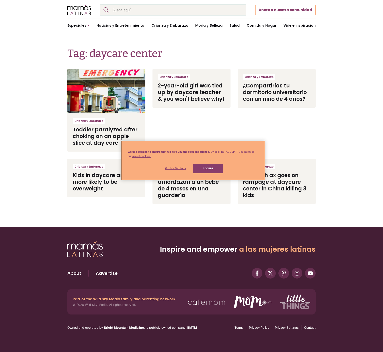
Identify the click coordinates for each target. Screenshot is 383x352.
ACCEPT (208, 168)
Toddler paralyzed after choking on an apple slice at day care (105, 136)
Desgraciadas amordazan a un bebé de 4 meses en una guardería (188, 185)
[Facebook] (257, 273)
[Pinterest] (283, 273)
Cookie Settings (175, 168)
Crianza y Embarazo (88, 121)
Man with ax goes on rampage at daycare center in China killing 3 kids (274, 185)
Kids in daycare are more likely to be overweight (99, 182)
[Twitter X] (270, 273)
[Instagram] (297, 273)
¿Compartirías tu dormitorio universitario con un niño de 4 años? (275, 92)
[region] (193, 160)
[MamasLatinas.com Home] (79, 10)
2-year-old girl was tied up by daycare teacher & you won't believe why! (191, 92)
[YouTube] (310, 273)
